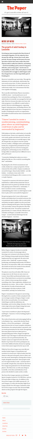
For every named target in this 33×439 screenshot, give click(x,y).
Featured (18, 43)
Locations (5, 423)
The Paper (16, 8)
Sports (24, 43)
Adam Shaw (6, 402)
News (21, 43)
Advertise (5, 426)
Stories (4, 428)
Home (3, 417)
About (4, 420)
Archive (4, 431)
